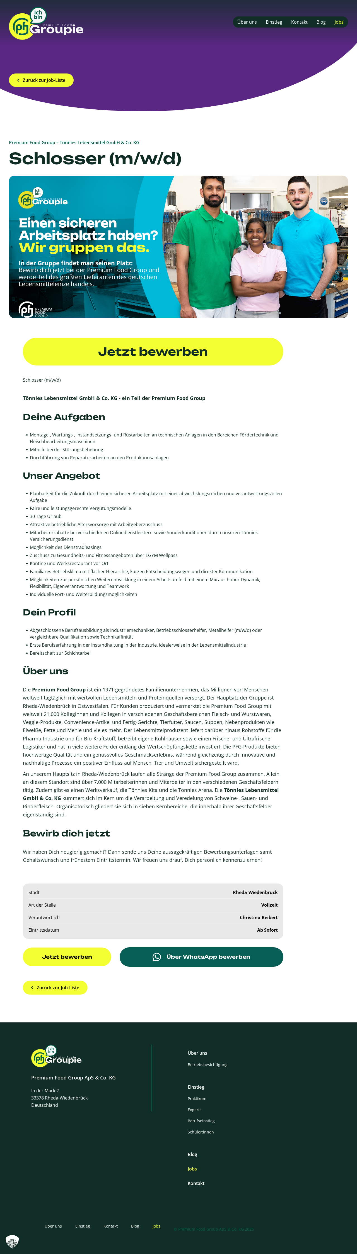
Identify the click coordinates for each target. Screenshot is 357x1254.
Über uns (247, 22)
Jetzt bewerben (153, 352)
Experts (195, 1109)
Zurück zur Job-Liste (44, 80)
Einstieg (274, 22)
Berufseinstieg (201, 1120)
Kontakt (299, 22)
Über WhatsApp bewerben (208, 957)
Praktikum (197, 1098)
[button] (12, 1242)
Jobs (339, 22)
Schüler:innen (201, 1132)
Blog (321, 22)
